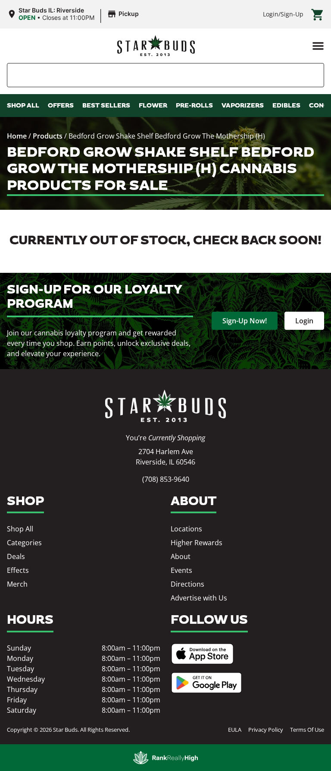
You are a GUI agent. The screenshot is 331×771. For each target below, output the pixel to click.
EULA (234, 729)
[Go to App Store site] (202, 654)
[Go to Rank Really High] (165, 757)
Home (17, 136)
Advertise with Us (199, 598)
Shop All (20, 529)
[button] (318, 46)
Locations (186, 529)
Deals (16, 556)
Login (270, 14)
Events (181, 570)
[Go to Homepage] (165, 406)
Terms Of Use (307, 729)
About (180, 556)
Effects (18, 570)
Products (47, 136)
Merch (17, 584)
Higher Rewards (196, 542)
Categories (24, 542)
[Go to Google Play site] (206, 683)
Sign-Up (292, 14)
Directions (187, 584)
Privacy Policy (265, 729)
